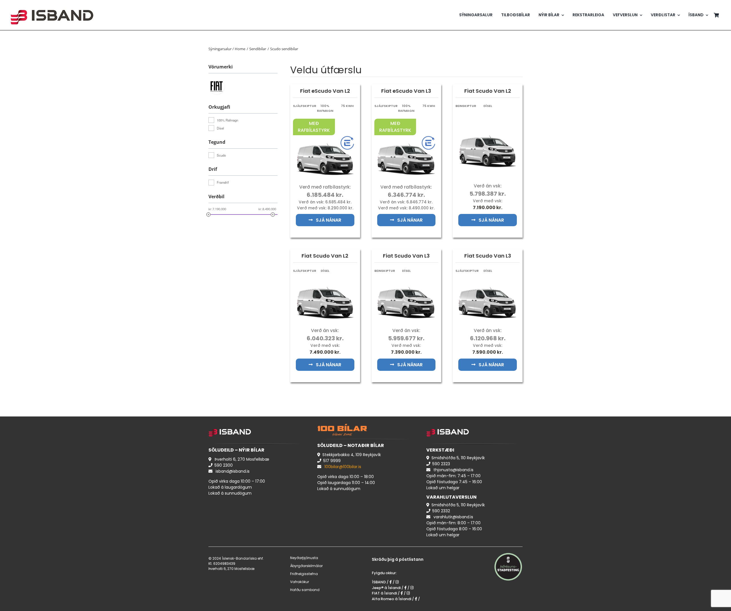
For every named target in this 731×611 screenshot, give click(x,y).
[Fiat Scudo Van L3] (406, 281)
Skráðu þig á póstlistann (397, 559)
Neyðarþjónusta (304, 557)
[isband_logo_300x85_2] (52, 4)
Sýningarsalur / (221, 48)
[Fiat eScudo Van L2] (325, 138)
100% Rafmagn (227, 120)
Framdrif (223, 182)
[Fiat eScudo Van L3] (406, 138)
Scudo (221, 155)
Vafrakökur (299, 581)
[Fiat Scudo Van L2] (487, 130)
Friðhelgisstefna (304, 573)
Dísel (220, 128)
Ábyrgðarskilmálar (306, 565)
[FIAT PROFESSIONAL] (218, 86)
